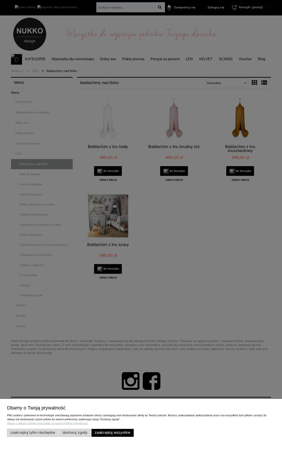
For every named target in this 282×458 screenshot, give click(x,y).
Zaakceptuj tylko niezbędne (32, 432)
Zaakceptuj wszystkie (112, 432)
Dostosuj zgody (75, 432)
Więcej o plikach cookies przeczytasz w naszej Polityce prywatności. (47, 423)
